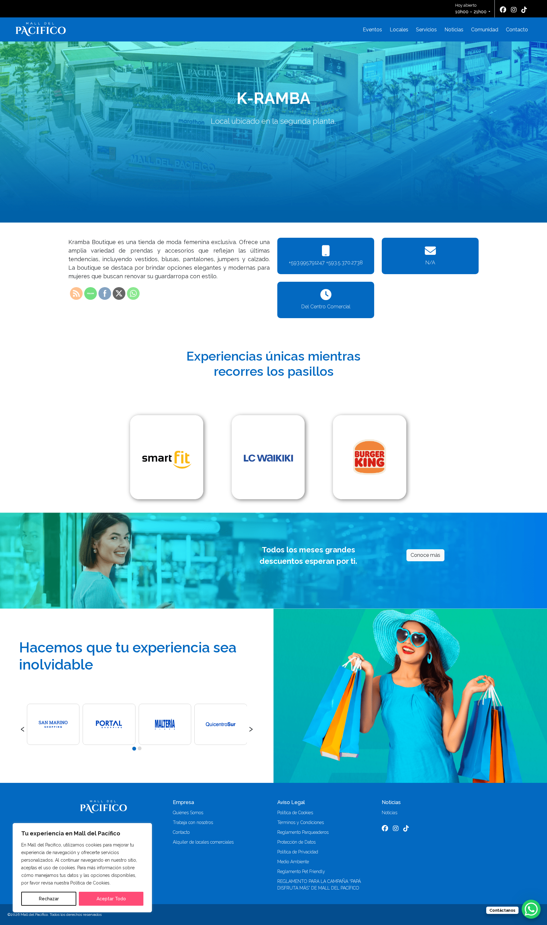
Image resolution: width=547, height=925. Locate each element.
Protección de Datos (296, 842)
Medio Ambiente (293, 861)
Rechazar (49, 898)
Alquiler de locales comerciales (203, 842)
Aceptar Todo (111, 898)
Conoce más (425, 555)
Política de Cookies (295, 812)
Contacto (517, 30)
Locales (399, 30)
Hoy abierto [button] (471, 8)
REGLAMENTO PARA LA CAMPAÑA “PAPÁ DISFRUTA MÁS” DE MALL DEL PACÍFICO (319, 884)
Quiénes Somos (188, 812)
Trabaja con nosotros (193, 822)
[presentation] (22, 728)
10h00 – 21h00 (471, 11)
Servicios (426, 30)
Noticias (453, 30)
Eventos (372, 30)
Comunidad (484, 30)
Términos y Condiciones (300, 822)
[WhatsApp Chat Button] (531, 909)
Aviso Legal (291, 802)
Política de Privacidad (297, 851)
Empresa (183, 802)
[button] (134, 748)
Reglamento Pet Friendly (301, 871)
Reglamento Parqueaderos (303, 832)
